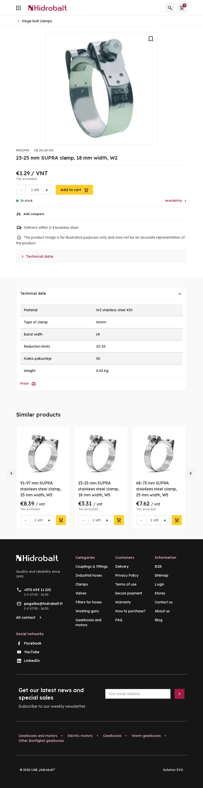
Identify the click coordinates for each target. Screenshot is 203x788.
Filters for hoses (89, 602)
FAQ (118, 620)
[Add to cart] (61, 520)
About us (162, 611)
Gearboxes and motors (38, 735)
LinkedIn (32, 660)
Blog (158, 620)
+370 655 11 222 (37, 590)
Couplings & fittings (92, 566)
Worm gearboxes (146, 735)
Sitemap (161, 575)
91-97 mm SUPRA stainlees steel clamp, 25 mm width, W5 (40, 488)
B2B (158, 566)
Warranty (123, 602)
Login (159, 584)
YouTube (31, 652)
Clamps (82, 584)
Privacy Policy (126, 575)
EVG (180, 770)
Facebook (32, 643)
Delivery (121, 566)
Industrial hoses (89, 575)
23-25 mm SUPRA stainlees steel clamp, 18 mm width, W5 (98, 488)
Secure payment (128, 593)
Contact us (164, 602)
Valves (81, 593)
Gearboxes (112, 735)
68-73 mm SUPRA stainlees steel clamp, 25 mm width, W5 (156, 488)
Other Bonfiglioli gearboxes (41, 740)
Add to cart (71, 190)
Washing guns (87, 611)
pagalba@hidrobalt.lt (43, 603)
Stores (160, 593)
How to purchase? (130, 611)
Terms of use (125, 584)
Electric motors (80, 735)
